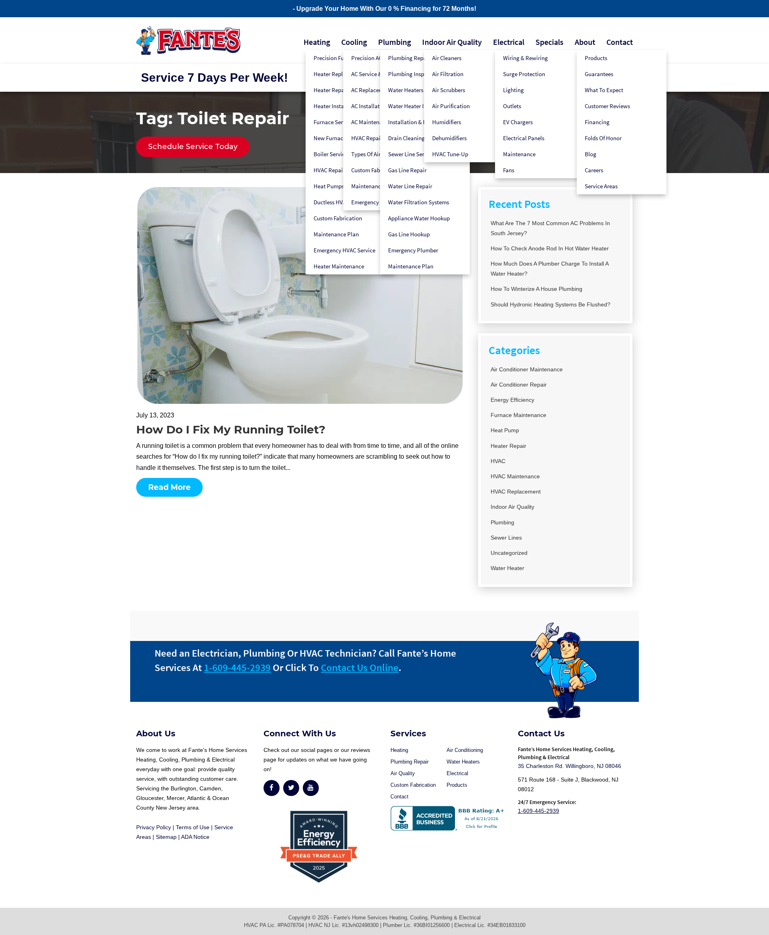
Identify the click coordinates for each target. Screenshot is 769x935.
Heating (317, 42)
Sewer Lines (506, 537)
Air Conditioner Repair (519, 384)
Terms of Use (192, 827)
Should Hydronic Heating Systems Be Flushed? (550, 304)
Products (596, 58)
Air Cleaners (446, 58)
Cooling (354, 42)
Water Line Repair (410, 186)
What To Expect (604, 90)
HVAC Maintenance (515, 476)
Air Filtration (447, 74)
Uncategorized (509, 553)
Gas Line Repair (407, 170)
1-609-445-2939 (237, 667)
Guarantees (599, 74)
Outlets (512, 106)
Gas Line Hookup (409, 234)
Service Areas (601, 186)
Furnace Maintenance (518, 415)
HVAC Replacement (516, 491)
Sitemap (166, 837)
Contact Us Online (360, 667)
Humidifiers (446, 122)
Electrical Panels (523, 138)
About (585, 42)
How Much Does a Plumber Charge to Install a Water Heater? (549, 268)
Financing (597, 122)
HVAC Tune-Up (450, 154)
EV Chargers (518, 122)
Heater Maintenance (339, 266)
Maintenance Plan (336, 234)
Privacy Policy (153, 827)
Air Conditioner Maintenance (527, 369)
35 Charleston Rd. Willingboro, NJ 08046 (569, 766)
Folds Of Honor (603, 138)
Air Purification (451, 106)
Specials (549, 42)
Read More (169, 487)
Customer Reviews (607, 106)
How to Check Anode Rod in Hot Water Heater (550, 248)
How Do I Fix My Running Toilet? (230, 429)
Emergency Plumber (413, 250)
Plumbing (394, 42)
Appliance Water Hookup (419, 218)
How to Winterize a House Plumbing (536, 289)
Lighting (513, 90)
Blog (590, 154)
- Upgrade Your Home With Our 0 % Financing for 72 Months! (384, 8)
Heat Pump (505, 430)
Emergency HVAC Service (344, 250)
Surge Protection (524, 74)
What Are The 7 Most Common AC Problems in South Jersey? (550, 228)
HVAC (498, 461)
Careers (594, 170)
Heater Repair (508, 446)
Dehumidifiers (449, 138)
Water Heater (507, 568)
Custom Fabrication (338, 218)
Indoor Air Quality (452, 42)
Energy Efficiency (512, 400)
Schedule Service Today (193, 146)
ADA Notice (195, 837)
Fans (508, 170)
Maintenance (519, 154)
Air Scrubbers (448, 90)
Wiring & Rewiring (525, 58)
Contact (619, 42)
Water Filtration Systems (418, 202)
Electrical (508, 42)
